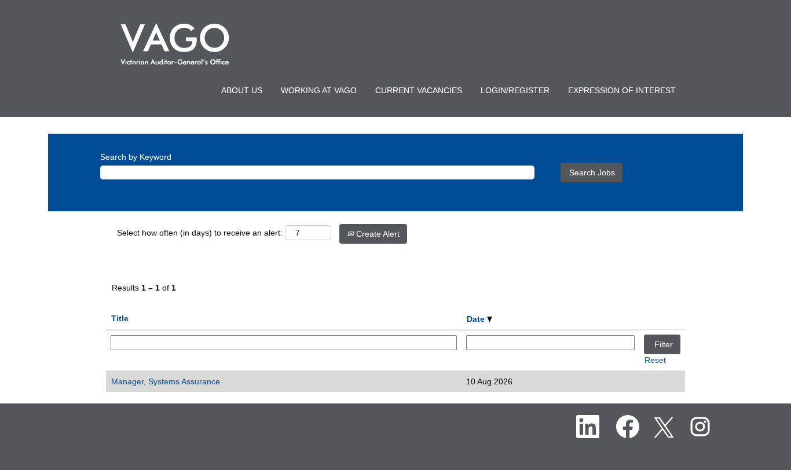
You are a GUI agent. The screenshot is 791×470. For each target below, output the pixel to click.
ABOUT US (241, 90)
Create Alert (377, 233)
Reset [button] (655, 360)
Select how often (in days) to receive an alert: (200, 232)
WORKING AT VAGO (319, 90)
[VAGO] (175, 44)
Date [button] (477, 319)
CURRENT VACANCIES (418, 90)
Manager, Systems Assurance (165, 381)
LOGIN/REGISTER (515, 90)
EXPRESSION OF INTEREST (622, 90)
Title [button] (120, 318)
